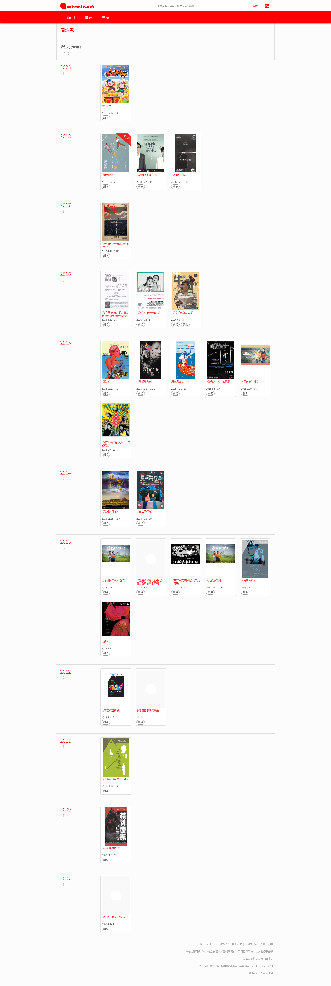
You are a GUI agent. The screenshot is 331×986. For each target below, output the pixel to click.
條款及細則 (266, 944)
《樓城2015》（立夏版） (219, 381)
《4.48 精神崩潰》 (112, 848)
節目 (71, 17)
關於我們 (224, 944)
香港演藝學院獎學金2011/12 (147, 711)
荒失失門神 (108, 106)
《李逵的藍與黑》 (111, 710)
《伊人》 (106, 641)
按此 (270, 958)
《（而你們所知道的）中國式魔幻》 (116, 444)
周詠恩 (67, 30)
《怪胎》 (106, 381)
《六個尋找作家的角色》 (115, 779)
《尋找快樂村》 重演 (113, 580)
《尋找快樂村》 (215, 580)
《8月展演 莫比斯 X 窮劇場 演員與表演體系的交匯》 (115, 315)
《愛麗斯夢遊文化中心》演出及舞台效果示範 (150, 581)
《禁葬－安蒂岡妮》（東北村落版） (185, 581)
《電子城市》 (248, 580)
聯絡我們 (237, 944)
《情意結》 (108, 174)
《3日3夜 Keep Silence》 (115, 917)
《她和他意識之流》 (147, 174)
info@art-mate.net (257, 966)
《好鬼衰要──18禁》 (148, 312)
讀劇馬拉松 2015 (180, 381)
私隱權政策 (251, 944)
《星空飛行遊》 (145, 511)
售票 (106, 17)
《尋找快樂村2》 (250, 381)
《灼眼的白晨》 (180, 174)
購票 (88, 17)
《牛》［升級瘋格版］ (183, 312)
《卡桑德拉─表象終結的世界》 (115, 245)
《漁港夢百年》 (110, 511)
